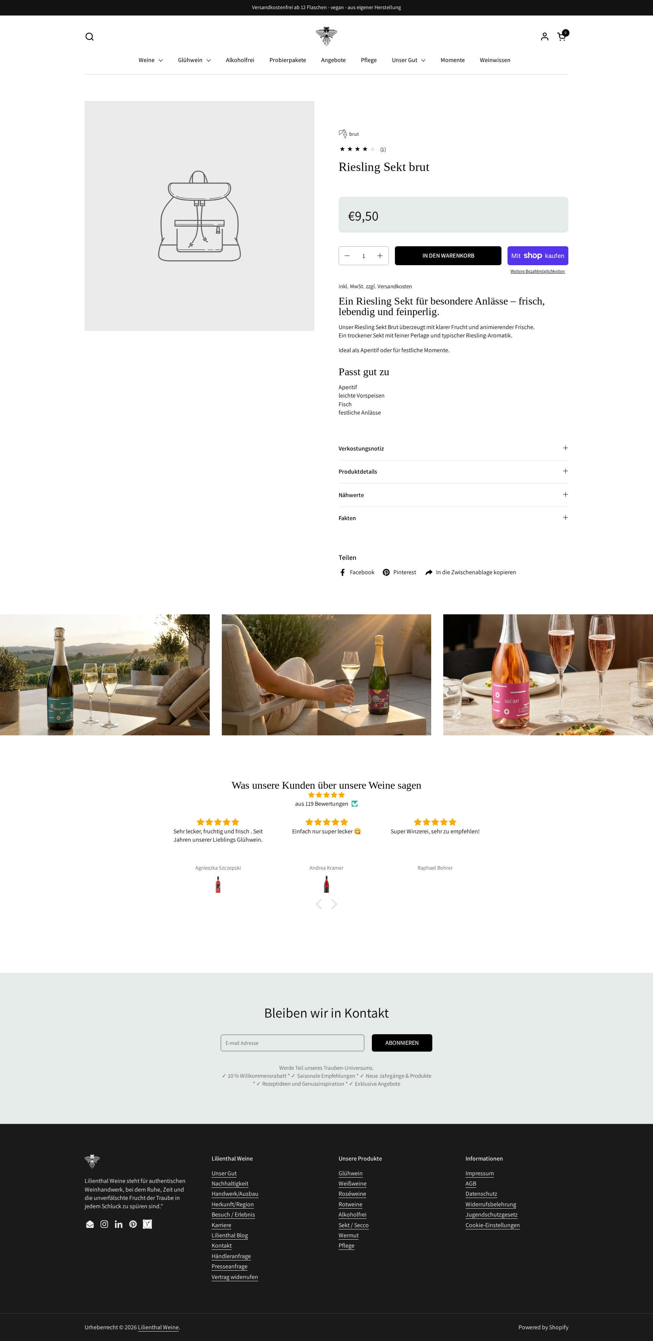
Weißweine (353, 1183)
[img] (326, 795)
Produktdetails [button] (358, 471)
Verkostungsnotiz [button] (361, 448)
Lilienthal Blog (230, 1235)
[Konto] (544, 36)
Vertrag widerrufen (235, 1277)
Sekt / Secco (354, 1225)
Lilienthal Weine (158, 1327)
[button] (89, 36)
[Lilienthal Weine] (326, 36)
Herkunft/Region (233, 1204)
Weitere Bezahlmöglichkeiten (538, 271)
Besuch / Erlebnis (233, 1214)
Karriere (221, 1225)
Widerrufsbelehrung (491, 1204)
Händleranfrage (231, 1256)
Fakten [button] (347, 518)
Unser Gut (224, 1173)
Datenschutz (481, 1194)
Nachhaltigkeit (230, 1183)
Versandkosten (395, 286)
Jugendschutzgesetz (492, 1214)
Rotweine (350, 1204)
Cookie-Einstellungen (493, 1225)
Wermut (349, 1235)
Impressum (480, 1173)
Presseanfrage (230, 1266)
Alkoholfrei (353, 1214)
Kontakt (222, 1245)
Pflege (346, 1245)
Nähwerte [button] (351, 495)
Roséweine (352, 1194)
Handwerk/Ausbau (235, 1194)
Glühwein (351, 1173)
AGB (471, 1183)
